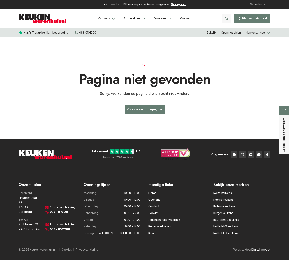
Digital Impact (260, 249)
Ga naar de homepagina (144, 109)
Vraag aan (178, 4)
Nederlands (257, 4)
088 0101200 (87, 32)
